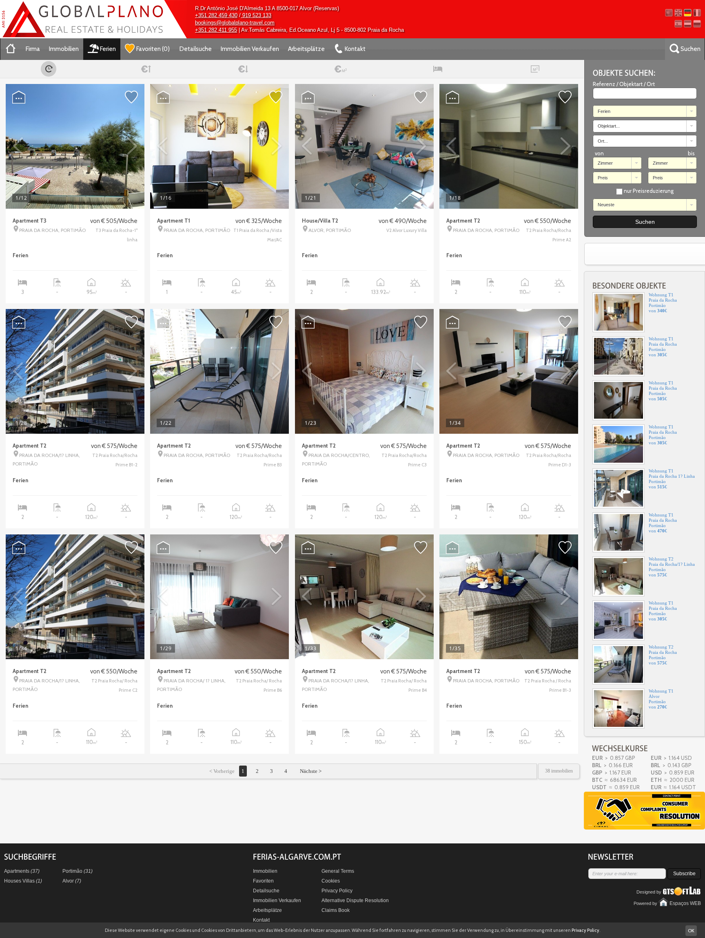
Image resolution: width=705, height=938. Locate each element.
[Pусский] (697, 24)
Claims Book (335, 910)
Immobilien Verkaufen (250, 49)
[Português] (669, 13)
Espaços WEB (685, 903)
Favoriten (263, 881)
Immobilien (64, 49)
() (153, 49)
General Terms (337, 871)
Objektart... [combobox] (609, 126)
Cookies (330, 881)
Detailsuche (196, 49)
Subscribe (684, 873)
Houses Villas (23, 881)
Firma (33, 49)
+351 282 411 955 (216, 30)
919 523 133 (256, 15)
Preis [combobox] (603, 177)
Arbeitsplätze (306, 49)
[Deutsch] (687, 13)
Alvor (71, 881)
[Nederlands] (687, 24)
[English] (678, 13)
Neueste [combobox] (606, 204)
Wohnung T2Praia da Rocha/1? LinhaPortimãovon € (672, 524)
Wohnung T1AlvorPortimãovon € (661, 656)
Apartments (22, 871)
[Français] (697, 13)
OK (691, 930)
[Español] (678, 24)
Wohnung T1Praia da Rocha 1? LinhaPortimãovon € (672, 436)
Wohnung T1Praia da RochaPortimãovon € (663, 304)
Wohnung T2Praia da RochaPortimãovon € (663, 612)
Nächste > (310, 771)
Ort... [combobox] (603, 141)
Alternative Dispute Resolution (355, 900)
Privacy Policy (336, 891)
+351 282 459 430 (216, 15)
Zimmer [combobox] (605, 163)
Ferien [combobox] (604, 111)
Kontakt (261, 920)
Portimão (77, 871)
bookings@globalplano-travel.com (235, 23)
